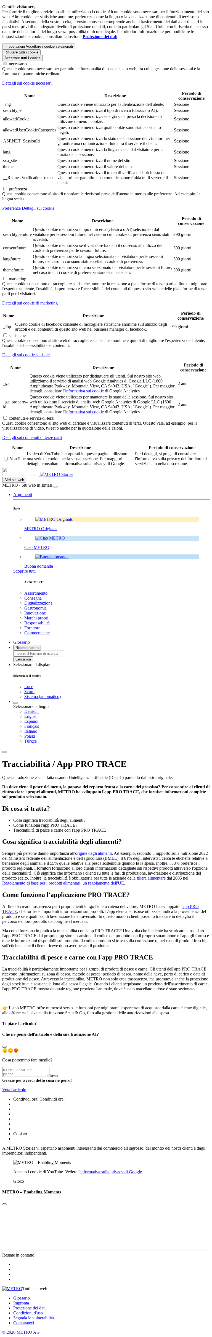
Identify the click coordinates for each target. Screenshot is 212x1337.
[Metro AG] (31, 474)
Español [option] (31, 721)
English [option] (31, 716)
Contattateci (23, 1322)
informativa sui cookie (84, 391)
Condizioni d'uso (28, 1313)
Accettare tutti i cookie (22, 58)
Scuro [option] (29, 691)
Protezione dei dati (29, 1308)
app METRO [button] (24, 1008)
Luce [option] (28, 686)
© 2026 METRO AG (21, 1332)
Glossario (21, 1298)
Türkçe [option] (30, 741)
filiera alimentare (151, 878)
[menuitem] (117, 711)
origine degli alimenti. (94, 853)
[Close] (4, 1047)
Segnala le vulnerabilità (33, 1318)
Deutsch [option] (31, 711)
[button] (22, 494)
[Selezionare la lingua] (15, 703)
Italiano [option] (30, 731)
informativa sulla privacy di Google (111, 1171)
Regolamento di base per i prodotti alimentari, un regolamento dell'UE (63, 883)
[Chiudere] (55, 486)
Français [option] (31, 726)
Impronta (21, 1303)
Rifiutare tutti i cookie (21, 52)
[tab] (106, 83)
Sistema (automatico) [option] (42, 696)
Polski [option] (29, 736)
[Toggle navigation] (4, 752)
